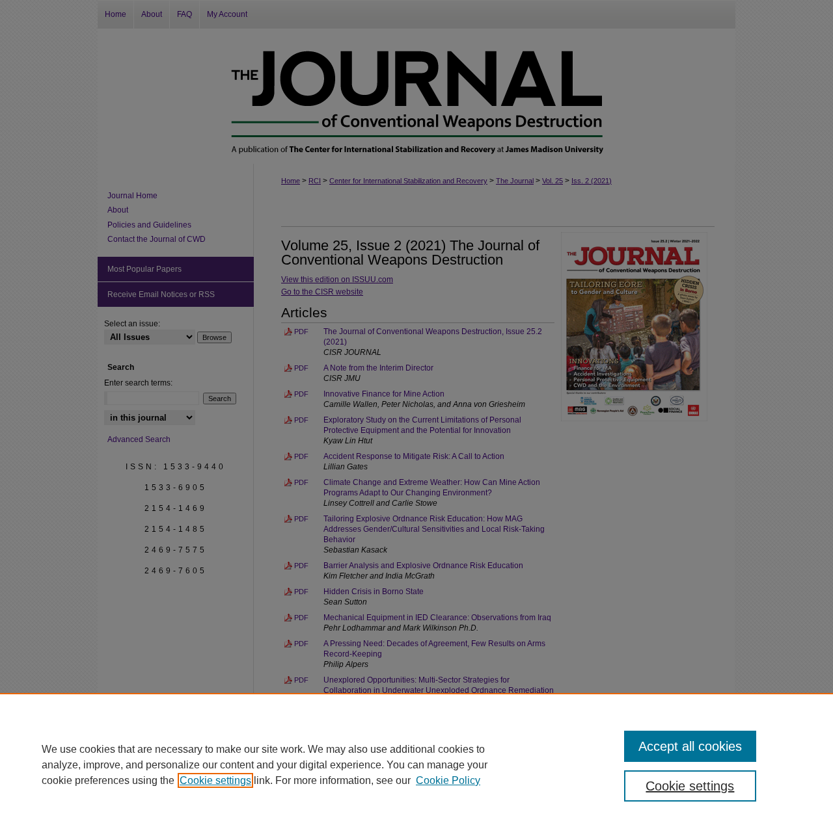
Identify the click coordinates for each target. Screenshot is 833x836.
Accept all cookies (690, 746)
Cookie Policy (448, 780)
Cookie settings (215, 780)
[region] (416, 764)
